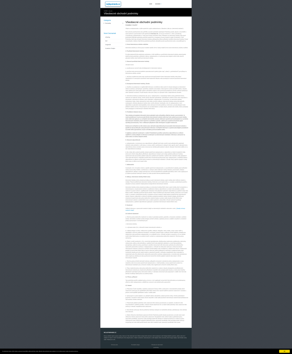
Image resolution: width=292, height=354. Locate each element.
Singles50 (108, 44)
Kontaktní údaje (135, 344)
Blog (110, 11)
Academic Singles (110, 48)
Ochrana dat (114, 344)
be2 (106, 41)
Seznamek (157, 3)
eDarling (107, 37)
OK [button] (284, 351)
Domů (150, 3)
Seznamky (108, 23)
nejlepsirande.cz (113, 4)
